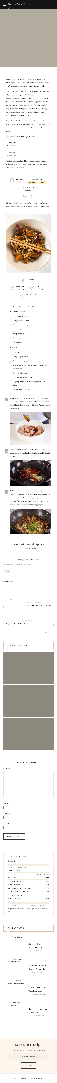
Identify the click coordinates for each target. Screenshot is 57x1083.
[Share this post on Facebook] (5, 586)
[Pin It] (16, 586)
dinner (7, 571)
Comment (7, 768)
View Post (28, 672)
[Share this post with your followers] (11, 586)
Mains (43, 182)
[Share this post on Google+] (22, 586)
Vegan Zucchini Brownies (28, 623)
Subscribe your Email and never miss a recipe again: (28, 1050)
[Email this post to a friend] (27, 586)
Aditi (19, 182)
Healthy (32, 182)
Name (6, 803)
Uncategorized (20, 32)
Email (6, 814)
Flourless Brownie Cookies (28, 605)
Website (7, 824)
